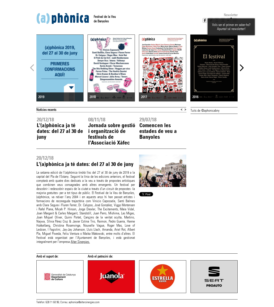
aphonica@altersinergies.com (84, 302)
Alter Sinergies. (80, 242)
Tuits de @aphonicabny (205, 110)
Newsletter (231, 15)
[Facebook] (205, 20)
